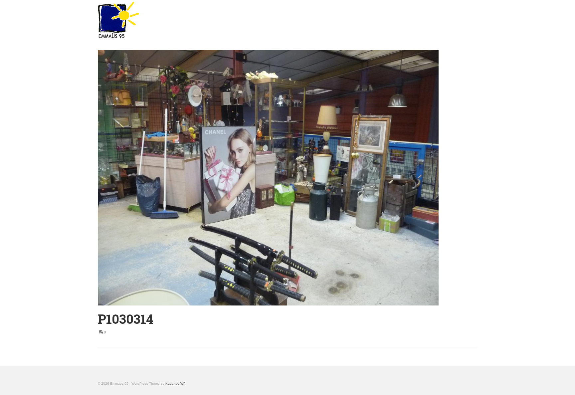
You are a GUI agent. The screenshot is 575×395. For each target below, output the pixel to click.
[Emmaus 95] (158, 20)
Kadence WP (175, 383)
